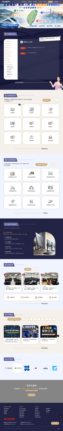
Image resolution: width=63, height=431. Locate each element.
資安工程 (8, 49)
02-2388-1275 (28, 422)
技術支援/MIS (9, 51)
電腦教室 (28, 269)
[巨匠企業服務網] (6, 2)
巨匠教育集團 (6, 408)
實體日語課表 (21, 413)
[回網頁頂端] (58, 428)
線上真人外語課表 (22, 408)
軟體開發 (8, 43)
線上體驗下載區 (38, 417)
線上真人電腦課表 (22, 410)
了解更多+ (45, 213)
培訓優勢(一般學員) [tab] (41, 164)
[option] (16, 233)
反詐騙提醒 (48, 410)
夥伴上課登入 (37, 411)
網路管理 (8, 47)
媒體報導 (5, 411)
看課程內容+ (44, 149)
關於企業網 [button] (24, 1)
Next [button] (58, 283)
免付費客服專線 (6, 424)
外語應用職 (9, 76)
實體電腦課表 (21, 415)
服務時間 (5, 422)
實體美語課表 (21, 411)
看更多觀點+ (44, 348)
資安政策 (47, 411)
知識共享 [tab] (37, 319)
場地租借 (40, 1)
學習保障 (5, 413)
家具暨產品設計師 (10, 67)
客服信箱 (22, 424)
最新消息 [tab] (52, 319)
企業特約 (36, 410)
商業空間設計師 (10, 74)
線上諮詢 (55, 423)
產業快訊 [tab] (44, 319)
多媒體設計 (9, 62)
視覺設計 (8, 60)
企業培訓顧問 (22, 422)
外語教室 (35, 269)
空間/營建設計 (10, 64)
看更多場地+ (44, 303)
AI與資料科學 (9, 41)
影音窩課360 (21, 417)
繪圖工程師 (9, 71)
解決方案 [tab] (31, 322)
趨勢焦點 (44, 1)
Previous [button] (5, 283)
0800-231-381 (12, 424)
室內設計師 (9, 72)
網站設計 (8, 58)
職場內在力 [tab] (55, 100)
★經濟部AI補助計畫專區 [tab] (14, 319)
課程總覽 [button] (35, 1)
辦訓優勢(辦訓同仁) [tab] (53, 164)
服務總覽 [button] (29, 1)
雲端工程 (8, 45)
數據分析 (8, 54)
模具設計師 (9, 69)
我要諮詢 (31, 395)
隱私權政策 (48, 408)
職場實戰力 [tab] (46, 100)
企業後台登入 (37, 413)
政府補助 (36, 408)
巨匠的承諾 (6, 410)
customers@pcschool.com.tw (29, 424)
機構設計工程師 (10, 66)
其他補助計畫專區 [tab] (27, 319)
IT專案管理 (9, 56)
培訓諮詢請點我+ (19, 82)
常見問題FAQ (37, 415)
